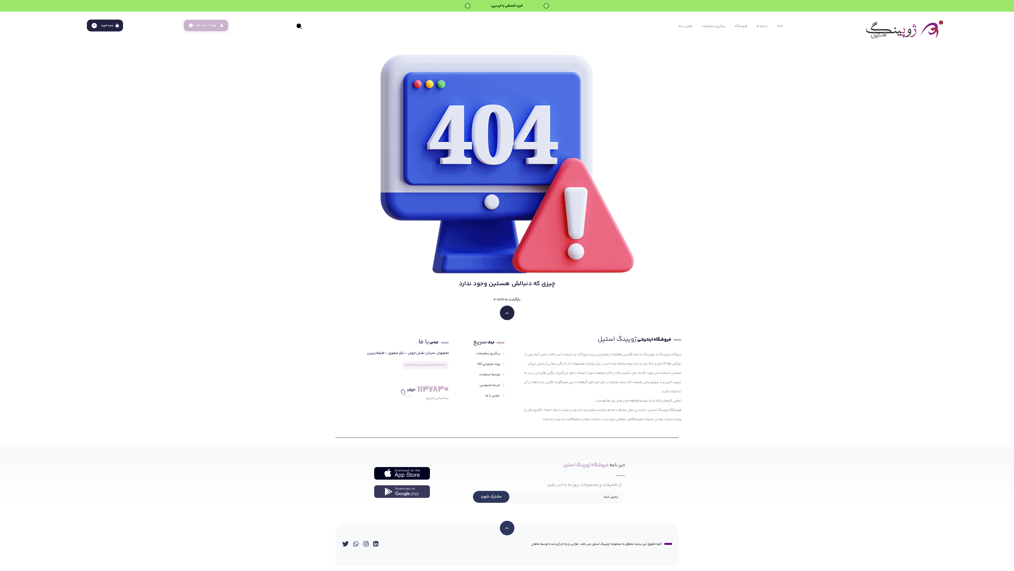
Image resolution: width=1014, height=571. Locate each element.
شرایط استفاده (489, 374)
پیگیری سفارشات (488, 353)
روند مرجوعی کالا (488, 364)
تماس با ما (493, 395)
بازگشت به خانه (509, 299)
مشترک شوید (491, 497)
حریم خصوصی (490, 385)
